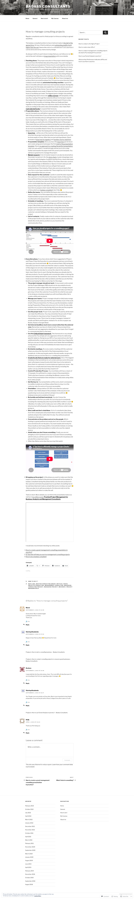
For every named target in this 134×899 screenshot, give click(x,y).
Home (27, 18)
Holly (27, 720)
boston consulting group (46, 584)
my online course (37, 497)
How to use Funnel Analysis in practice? (90, 56)
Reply (27, 624)
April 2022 (28, 816)
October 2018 (29, 877)
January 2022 (29, 823)
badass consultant (46, 190)
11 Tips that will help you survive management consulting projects (48, 554)
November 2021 (30, 830)
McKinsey (62, 587)
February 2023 (29, 806)
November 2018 (30, 874)
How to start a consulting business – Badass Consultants (48, 652)
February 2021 (29, 843)
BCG (34, 584)
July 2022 (28, 812)
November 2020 (30, 847)
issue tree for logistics (43, 139)
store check (53, 157)
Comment (67, 760)
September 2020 (30, 850)
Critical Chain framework (42, 334)
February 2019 (29, 871)
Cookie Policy (37, 895)
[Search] (105, 32)
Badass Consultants (48, 6)
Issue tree (31, 133)
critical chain (62, 584)
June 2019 (28, 864)
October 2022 (29, 809)
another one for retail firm (62, 139)
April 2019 (28, 867)
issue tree (60, 142)
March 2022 (28, 819)
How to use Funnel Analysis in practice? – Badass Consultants (50, 712)
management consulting (54, 585)
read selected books (33, 109)
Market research (34, 155)
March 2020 (29, 853)
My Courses (55, 18)
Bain (30, 584)
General (35, 18)
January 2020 (29, 857)
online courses (53, 96)
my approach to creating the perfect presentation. (56, 146)
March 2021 (28, 840)
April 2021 (28, 836)
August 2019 (29, 860)
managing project (51, 587)
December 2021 (30, 826)
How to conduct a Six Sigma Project (89, 44)
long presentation (50, 56)
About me (65, 18)
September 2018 (30, 881)
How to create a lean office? (87, 47)
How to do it (44, 18)
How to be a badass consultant (36, 557)
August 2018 (29, 884)
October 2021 (29, 833)
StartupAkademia (32, 632)
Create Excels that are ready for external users (44, 358)
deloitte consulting (36, 585)
